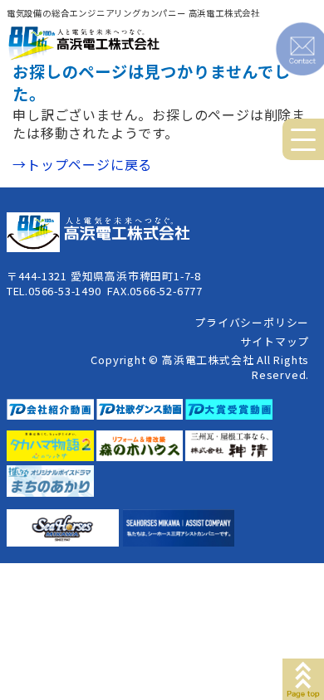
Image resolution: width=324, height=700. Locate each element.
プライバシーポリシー (251, 322)
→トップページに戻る (82, 164)
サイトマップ (274, 341)
